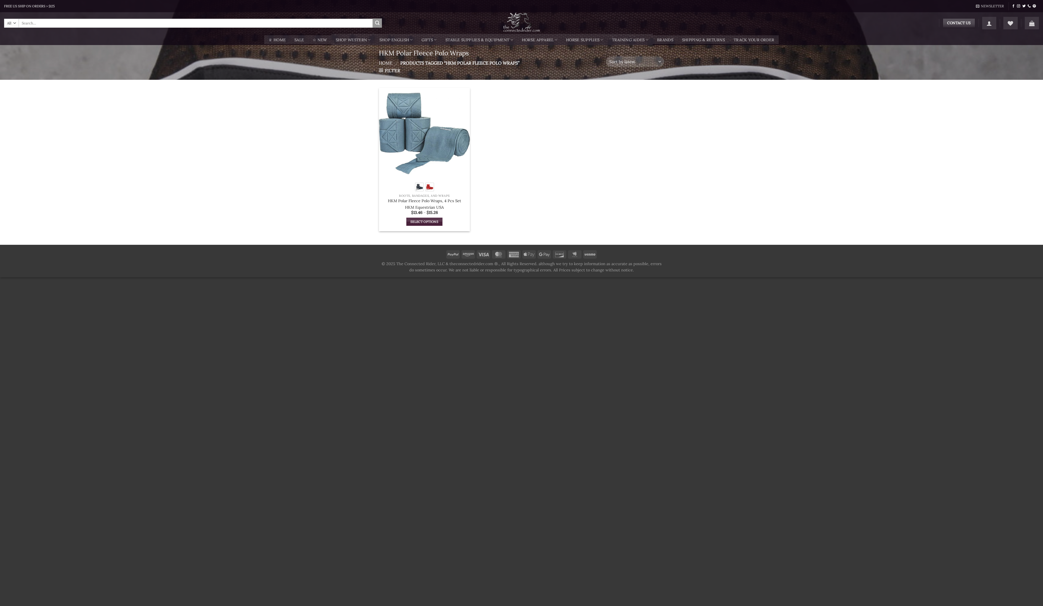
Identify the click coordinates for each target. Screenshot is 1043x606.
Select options (424, 222)
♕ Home (277, 39)
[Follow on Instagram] (1018, 6)
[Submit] (377, 23)
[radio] (419, 187)
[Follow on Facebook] (1013, 6)
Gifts (427, 39)
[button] (990, 6)
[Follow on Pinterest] (1034, 6)
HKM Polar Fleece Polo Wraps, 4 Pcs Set (424, 200)
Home (385, 63)
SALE (299, 39)
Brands (665, 39)
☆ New (320, 39)
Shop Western (351, 39)
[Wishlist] (1010, 23)
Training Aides (628, 39)
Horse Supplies (582, 39)
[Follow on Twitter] (1024, 6)
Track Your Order (754, 39)
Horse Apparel (538, 39)
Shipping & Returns (703, 39)
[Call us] (1029, 6)
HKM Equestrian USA (424, 207)
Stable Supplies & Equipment (477, 39)
